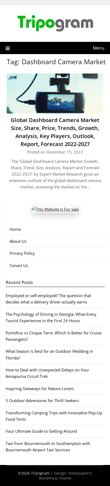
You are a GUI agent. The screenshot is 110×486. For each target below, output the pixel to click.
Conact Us (19, 265)
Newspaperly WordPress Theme (65, 476)
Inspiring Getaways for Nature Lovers (40, 388)
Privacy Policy (22, 253)
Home (15, 229)
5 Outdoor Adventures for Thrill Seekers (42, 400)
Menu (98, 48)
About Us (18, 241)
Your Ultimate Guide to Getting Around (41, 431)
